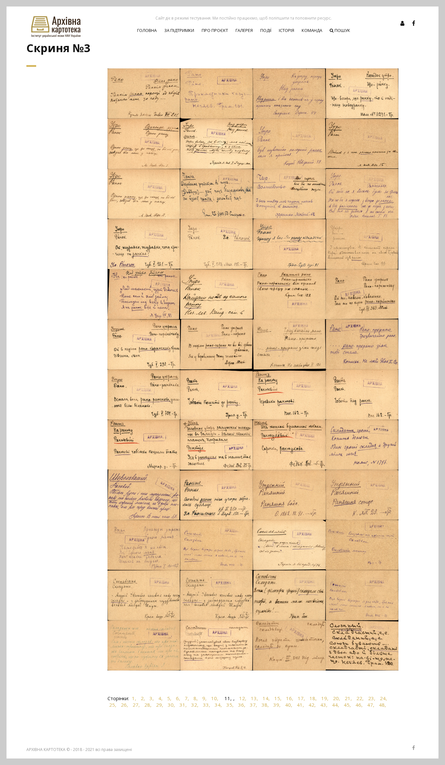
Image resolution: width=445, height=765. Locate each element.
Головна (147, 30)
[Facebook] (414, 23)
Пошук (342, 30)
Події (265, 30)
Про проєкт (215, 30)
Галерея (244, 30)
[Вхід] (402, 23)
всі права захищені (113, 749)
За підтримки (179, 30)
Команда (312, 30)
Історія (286, 30)
